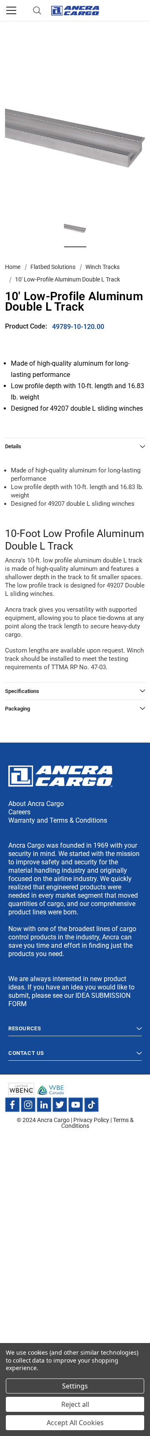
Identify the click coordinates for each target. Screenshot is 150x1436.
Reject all (75, 1404)
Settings (75, 1386)
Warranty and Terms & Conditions (57, 820)
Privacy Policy (91, 1120)
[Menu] (11, 10)
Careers (19, 812)
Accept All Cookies (75, 1422)
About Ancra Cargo (36, 804)
